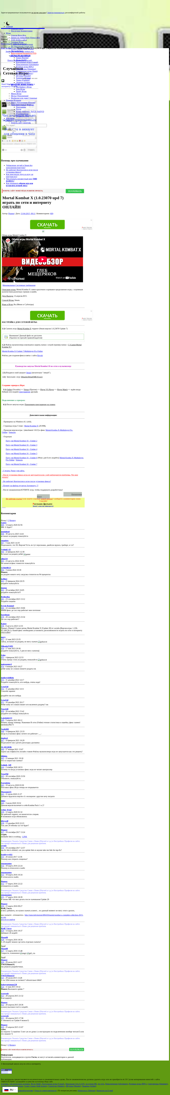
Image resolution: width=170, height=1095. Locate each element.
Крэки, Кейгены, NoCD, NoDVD (30, 111)
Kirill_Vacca (6, 928)
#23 (2, 996)
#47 (2, 740)
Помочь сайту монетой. (21, 123)
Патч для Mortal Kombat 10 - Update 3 (21, 445)
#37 (2, 832)
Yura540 (4, 709)
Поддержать (75, 191)
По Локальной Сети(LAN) (22, 47)
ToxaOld (4, 774)
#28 (2, 940)
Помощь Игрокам (13, 100)
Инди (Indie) (21, 60)
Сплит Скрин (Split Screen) (22, 49)
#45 (2, 758)
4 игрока (4, 1084)
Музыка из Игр (22, 116)
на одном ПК (91, 1084)
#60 (2, 608)
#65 (2, 561)
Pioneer (29, 78)
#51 (2, 702)
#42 (2, 785)
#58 (2, 626)
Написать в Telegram (86, 1091)
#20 (2, 1027)
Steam (28, 373)
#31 (2, 897)
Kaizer (4, 624)
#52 (2, 689)
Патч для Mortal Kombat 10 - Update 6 (21, 458)
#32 (2, 884)
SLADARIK (6, 747)
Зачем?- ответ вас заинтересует (43, 506)
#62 (2, 590)
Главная (9, 26)
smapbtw (5, 541)
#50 (2, 711)
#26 (2, 962)
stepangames (6, 863)
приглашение (24, 392)
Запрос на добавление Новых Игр (25, 38)
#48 (2, 731)
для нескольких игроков (19, 1084)
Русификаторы (22, 114)
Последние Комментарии (21, 31)
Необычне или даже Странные (24, 98)
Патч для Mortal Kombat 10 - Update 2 (21, 441)
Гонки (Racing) (22, 58)
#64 (2, 570)
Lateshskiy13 (6, 718)
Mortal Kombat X (31, 426)
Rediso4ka (5, 597)
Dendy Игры (21, 91)
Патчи (18, 109)
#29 (2, 931)
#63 (2, 581)
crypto (3, 846)
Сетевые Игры (17, 42)
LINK (24, 837)
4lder (3, 801)
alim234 (4, 559)
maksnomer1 (6, 664)
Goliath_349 (6, 765)
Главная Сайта (17, 29)
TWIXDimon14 (7, 976)
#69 (2, 525)
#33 (2, 875)
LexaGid (4, 687)
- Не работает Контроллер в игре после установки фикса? (26, 481)
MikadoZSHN (7, 646)
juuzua (4, 588)
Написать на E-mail (105, 1091)
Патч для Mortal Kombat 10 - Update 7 (21, 464)
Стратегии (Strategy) (24, 73)
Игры (8, 33)
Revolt (40, 355)
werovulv (5, 993)
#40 (2, 803)
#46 (2, 749)
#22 (2, 1005)
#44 (2, 767)
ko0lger (4, 579)
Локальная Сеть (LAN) (75, 1084)
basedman (5, 615)
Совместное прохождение (22, 44)
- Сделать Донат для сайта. (13, 471)
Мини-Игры (16, 94)
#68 (2, 534)
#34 (2, 866)
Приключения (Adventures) (27, 64)
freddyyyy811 (6, 855)
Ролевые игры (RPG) (25, 67)
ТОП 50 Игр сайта (19, 40)
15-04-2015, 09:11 (28, 213)
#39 (2, 812)
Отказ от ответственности (45, 1091)
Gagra (3, 523)
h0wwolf (4, 821)
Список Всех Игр (18, 35)
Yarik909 (5, 729)
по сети (101, 1084)
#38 (2, 823)
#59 (2, 617)
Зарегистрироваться (55, 13)
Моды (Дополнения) (19, 96)
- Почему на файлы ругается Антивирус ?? (20, 486)
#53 (2, 680)
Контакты (10, 118)
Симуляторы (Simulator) (26, 69)
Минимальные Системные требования (18, 285)
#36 (2, 848)
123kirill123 (6, 568)
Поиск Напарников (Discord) (23, 103)
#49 (2, 720)
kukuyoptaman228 (9, 985)
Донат (8, 120)
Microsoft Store (17, 51)
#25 (2, 978)
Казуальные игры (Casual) (27, 62)
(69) (51, 213)
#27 (2, 951)
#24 (2, 987)
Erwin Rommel (7, 606)
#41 (2, 794)
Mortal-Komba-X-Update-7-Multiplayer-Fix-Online (22, 351)
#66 (2, 552)
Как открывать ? (19, 184)
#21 (2, 1018)
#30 (2, 906)
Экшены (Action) (89, 1086)
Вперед (12, 520)
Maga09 (4, 937)
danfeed (4, 738)
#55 (2, 657)
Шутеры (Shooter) (23, 76)
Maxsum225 (6, 792)
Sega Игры (20, 89)
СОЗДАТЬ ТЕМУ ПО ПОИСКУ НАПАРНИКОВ (34, 494)
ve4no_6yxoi (6, 810)
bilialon (4, 756)
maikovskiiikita (7, 678)
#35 (2, 857)
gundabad (5, 532)
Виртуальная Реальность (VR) (23, 53)
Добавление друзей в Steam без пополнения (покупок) (19, 166)
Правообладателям (25, 1091)
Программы (21, 107)
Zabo (3, 655)
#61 (2, 599)
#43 (2, 776)
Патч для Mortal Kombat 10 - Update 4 (21, 449)
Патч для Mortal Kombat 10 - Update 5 (21, 453)
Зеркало (12, 432)
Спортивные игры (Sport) (27, 71)
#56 (2, 648)
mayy (3, 637)
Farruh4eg (5, 783)
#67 (2, 543)
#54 (2, 666)
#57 (2, 639)
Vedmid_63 (6, 549)
